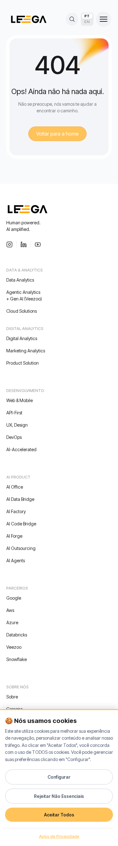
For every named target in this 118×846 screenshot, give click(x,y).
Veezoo (13, 647)
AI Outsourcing (21, 548)
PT (87, 16)
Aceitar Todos (59, 814)
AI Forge (14, 536)
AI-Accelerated (21, 449)
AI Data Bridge (20, 499)
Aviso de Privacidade (59, 836)
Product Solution (22, 363)
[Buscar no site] (72, 19)
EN (87, 22)
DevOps (14, 437)
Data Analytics (20, 280)
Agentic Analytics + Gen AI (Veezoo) (24, 295)
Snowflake (16, 659)
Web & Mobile (19, 400)
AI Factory (16, 511)
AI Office (14, 487)
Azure (12, 622)
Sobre (12, 696)
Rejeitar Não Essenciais (59, 796)
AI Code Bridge (21, 523)
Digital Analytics (21, 338)
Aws (10, 610)
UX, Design (17, 425)
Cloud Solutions (21, 311)
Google (13, 598)
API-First (14, 412)
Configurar (59, 777)
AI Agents (15, 560)
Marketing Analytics (25, 350)
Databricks (16, 634)
